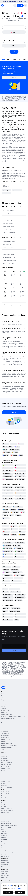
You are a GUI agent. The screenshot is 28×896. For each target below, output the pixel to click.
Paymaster (4, 833)
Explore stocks (5, 725)
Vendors (3, 708)
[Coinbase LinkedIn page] (5, 880)
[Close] (24, 885)
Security (3, 704)
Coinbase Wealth (5, 781)
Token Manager (5, 798)
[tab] (3, 59)
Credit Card (4, 783)
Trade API (3, 831)
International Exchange (7, 808)
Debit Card (4, 785)
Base (2, 819)
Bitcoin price (4, 860)
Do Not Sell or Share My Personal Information (13, 716)
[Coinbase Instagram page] (9, 880)
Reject (8, 892)
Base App (3, 777)
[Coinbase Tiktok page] (14, 880)
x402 (2, 829)
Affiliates (3, 697)
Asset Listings (5, 791)
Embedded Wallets (6, 823)
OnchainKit (4, 835)
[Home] (2, 5)
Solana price (4, 864)
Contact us (4, 756)
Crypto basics (4, 731)
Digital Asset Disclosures (8, 718)
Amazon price (4, 877)
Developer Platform (6, 817)
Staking (3, 804)
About (2, 693)
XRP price (3, 866)
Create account (5, 758)
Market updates (5, 737)
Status (3, 770)
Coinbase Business (6, 793)
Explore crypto (5, 723)
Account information (6, 762)
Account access (5, 766)
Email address (5, 642)
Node (2, 841)
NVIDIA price (4, 871)
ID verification (5, 760)
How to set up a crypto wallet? (9, 745)
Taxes (2, 749)
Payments (4, 795)
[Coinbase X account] (1, 880)
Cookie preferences (6, 714)
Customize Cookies (17, 888)
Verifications (4, 839)
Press (2, 702)
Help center (4, 754)
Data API (3, 837)
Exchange (3, 806)
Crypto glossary (5, 735)
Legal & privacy (5, 710)
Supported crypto (5, 768)
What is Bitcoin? (5, 739)
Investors (3, 706)
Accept (20, 892)
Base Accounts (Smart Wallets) (9, 825)
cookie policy (9, 885)
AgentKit (3, 843)
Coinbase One (4, 779)
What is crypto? (5, 741)
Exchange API (4, 850)
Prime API (3, 854)
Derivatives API (5, 856)
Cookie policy (4, 712)
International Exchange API (8, 852)
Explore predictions (6, 787)
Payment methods (6, 764)
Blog (2, 700)
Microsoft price (5, 875)
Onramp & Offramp (6, 827)
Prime (2, 802)
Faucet (3, 848)
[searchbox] (14, 46)
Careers (3, 695)
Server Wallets (5, 821)
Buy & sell (4, 775)
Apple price (4, 873)
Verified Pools (5, 812)
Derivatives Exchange (7, 810)
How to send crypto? (6, 747)
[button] (25, 5)
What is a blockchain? (7, 743)
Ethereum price (5, 862)
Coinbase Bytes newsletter (8, 729)
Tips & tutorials (5, 733)
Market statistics (5, 727)
